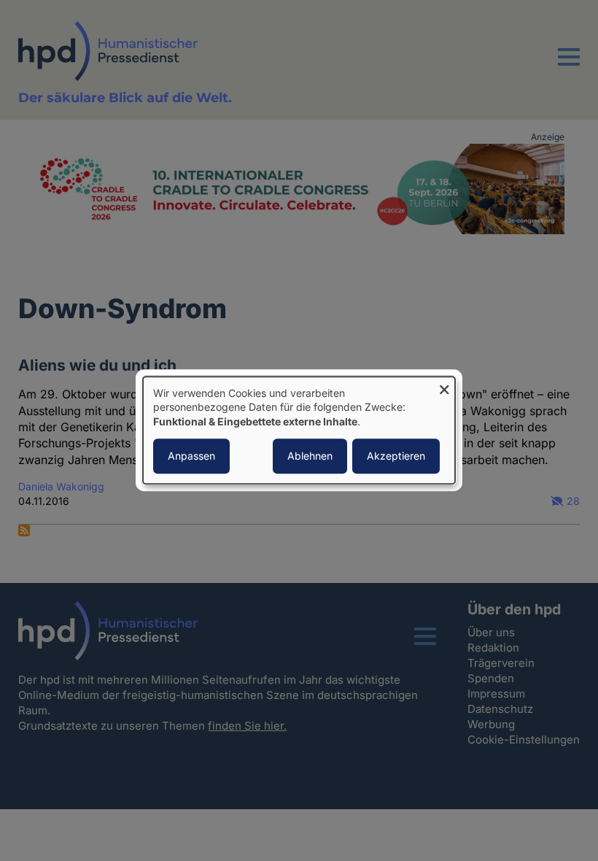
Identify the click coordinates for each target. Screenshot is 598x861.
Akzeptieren (396, 456)
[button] (569, 65)
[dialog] (299, 430)
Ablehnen (310, 456)
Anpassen (191, 456)
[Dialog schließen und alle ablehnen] (444, 386)
